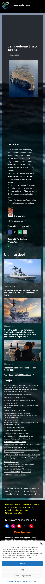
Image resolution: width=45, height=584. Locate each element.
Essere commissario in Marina (13, 413)
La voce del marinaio (10, 436)
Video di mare (27, 469)
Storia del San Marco (11, 455)
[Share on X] (15, 232)
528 (11, 375)
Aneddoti (32, 400)
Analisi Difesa (24, 400)
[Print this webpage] (25, 232)
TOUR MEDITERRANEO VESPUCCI (29, 455)
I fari (5, 420)
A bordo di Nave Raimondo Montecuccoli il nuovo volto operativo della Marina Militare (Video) (20, 391)
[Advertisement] (22, 28)
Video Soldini (8, 475)
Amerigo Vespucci (9, 397)
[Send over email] (20, 232)
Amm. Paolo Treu (21, 397)
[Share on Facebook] (10, 232)
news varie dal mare (11, 445)
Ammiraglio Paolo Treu (11, 400)
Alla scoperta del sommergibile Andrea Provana (18, 394)
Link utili (31, 436)
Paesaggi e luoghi (10, 447)
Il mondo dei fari (13, 420)
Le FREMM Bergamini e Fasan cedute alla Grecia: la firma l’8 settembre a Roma (21, 292)
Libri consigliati (23, 436)
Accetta (22, 564)
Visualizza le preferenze (22, 576)
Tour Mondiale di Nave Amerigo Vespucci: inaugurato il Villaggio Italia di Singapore (20, 458)
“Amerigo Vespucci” (20, 475)
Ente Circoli (21, 410)
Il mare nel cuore (20, 5)
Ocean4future (24, 445)
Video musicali (26, 472)
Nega (22, 570)
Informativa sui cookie (14, 581)
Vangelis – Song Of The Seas (12, 469)
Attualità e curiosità (10, 403)
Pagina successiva (24, 375)
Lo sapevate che (10, 439)
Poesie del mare (23, 447)
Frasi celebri (26, 413)
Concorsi (14, 410)
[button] (42, 543)
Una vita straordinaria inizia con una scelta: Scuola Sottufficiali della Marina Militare (19, 465)
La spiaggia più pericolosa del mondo (15, 430)
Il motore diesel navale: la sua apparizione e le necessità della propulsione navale (21, 423)
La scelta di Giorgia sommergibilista (14, 427)
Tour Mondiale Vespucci (11, 462)
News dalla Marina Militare (15, 442)
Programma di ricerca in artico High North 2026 (20, 369)
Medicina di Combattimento (25, 439)
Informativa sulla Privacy (29, 581)
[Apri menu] (42, 5)
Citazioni (7, 410)
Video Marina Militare (12, 472)
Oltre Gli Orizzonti (35, 445)
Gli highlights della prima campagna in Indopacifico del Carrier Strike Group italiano (20, 416)
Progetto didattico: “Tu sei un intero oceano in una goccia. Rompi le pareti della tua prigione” (21, 451)
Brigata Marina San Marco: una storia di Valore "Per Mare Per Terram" (21, 406)
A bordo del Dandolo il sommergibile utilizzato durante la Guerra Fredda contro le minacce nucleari (21, 386)
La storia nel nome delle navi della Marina (16, 433)
